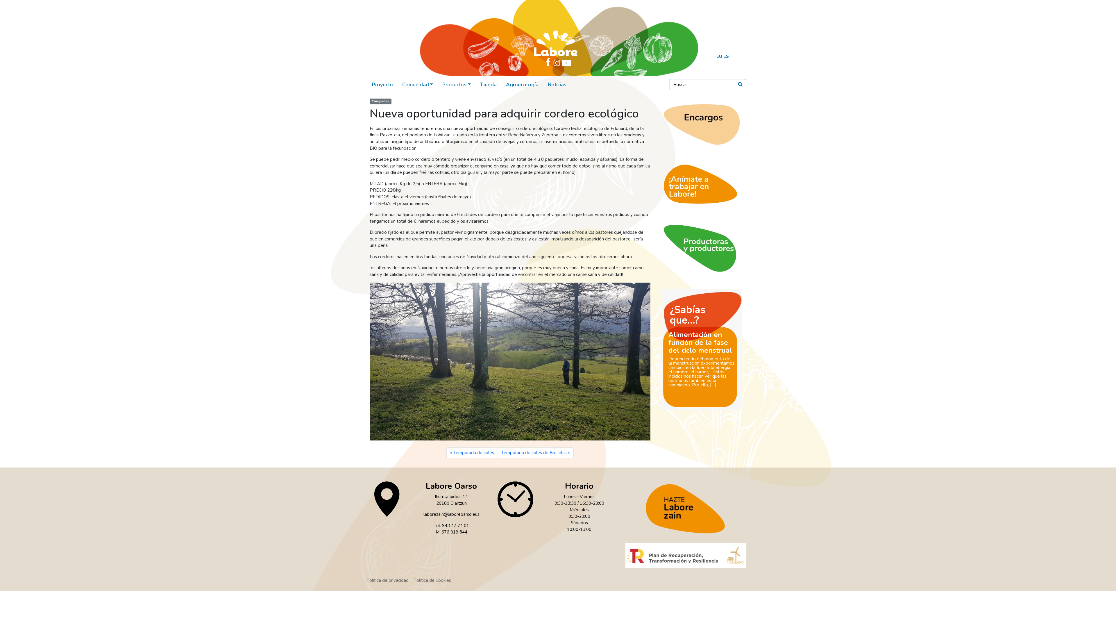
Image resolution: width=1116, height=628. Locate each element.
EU (719, 56)
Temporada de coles (473, 453)
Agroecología (522, 84)
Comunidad (415, 84)
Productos (454, 84)
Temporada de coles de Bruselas (534, 453)
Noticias (557, 84)
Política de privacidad (387, 580)
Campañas (380, 101)
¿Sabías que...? (688, 315)
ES (726, 56)
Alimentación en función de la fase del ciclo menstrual (700, 342)
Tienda (488, 84)
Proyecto (382, 84)
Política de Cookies (432, 580)
